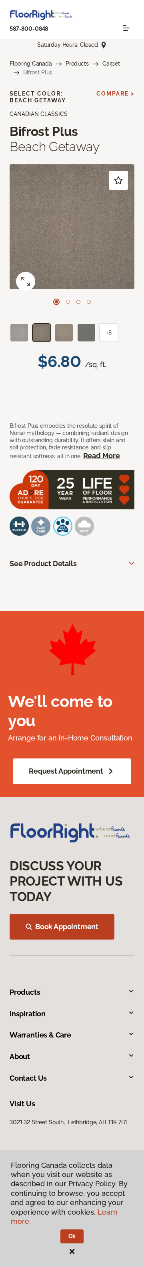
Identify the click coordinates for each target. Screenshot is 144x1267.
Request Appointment (66, 771)
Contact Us (28, 1078)
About (20, 1056)
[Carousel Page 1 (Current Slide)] (56, 302)
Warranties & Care (40, 1035)
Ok (72, 1236)
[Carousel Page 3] (78, 302)
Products (77, 63)
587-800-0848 (29, 29)
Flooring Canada (31, 63)
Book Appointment (66, 926)
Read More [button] (101, 455)
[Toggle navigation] (126, 28)
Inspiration (28, 1014)
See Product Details (43, 563)
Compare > (115, 93)
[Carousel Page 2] (68, 302)
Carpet (111, 63)
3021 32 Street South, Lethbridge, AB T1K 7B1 (68, 1122)
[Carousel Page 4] (89, 302)
